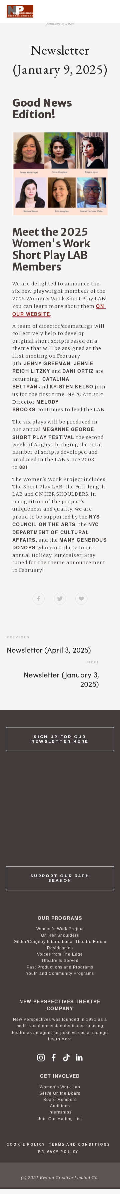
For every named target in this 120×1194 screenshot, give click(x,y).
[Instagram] (41, 1058)
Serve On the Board (60, 1093)
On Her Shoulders (60, 935)
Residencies (60, 948)
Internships (60, 1112)
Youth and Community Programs (60, 973)
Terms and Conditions (79, 1144)
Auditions (60, 1106)
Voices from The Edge (60, 954)
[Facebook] (54, 1058)
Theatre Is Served (60, 960)
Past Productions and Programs (60, 967)
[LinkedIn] (79, 1058)
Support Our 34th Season (60, 878)
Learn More (60, 1039)
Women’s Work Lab (60, 1087)
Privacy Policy (58, 1152)
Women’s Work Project (60, 928)
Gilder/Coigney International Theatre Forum (60, 941)
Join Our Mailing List (60, 1119)
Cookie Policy (25, 1144)
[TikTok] (66, 1058)
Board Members (60, 1099)
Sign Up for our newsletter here (60, 739)
